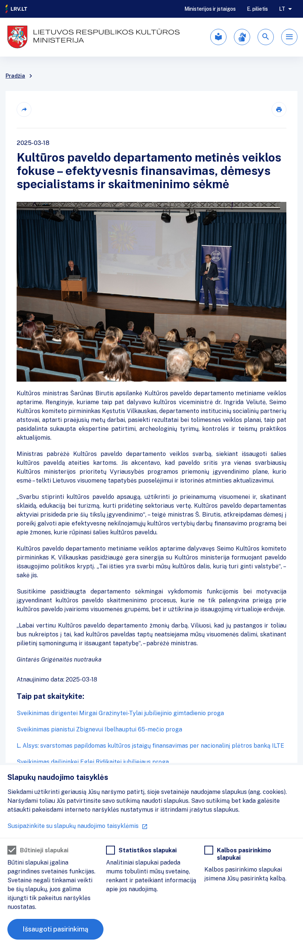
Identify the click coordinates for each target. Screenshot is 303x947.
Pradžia (15, 76)
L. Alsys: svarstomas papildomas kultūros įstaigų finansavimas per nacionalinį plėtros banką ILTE (150, 745)
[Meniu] (289, 37)
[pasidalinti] (24, 109)
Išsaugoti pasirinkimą (55, 929)
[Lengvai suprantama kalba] (218, 37)
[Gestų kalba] (242, 37)
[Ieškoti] (266, 37)
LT (282, 9)
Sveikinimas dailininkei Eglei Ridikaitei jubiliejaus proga (93, 761)
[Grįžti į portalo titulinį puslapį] (17, 9)
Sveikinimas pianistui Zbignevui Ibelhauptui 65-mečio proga (99, 729)
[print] (279, 109)
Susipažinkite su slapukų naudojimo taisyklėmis (73, 825)
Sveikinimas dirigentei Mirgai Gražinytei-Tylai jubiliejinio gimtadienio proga (120, 713)
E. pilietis (257, 9)
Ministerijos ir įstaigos (210, 9)
